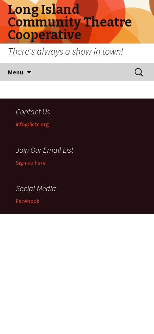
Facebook (27, 201)
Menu (15, 72)
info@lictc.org (32, 124)
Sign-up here (31, 162)
